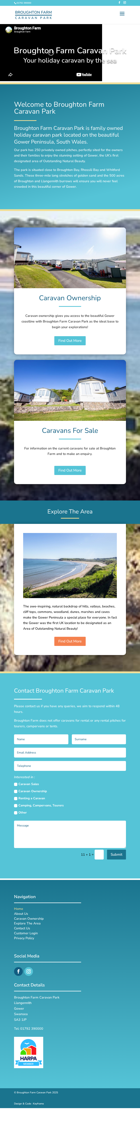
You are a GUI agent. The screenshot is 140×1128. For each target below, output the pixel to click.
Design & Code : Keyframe (29, 1103)
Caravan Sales (28, 784)
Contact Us (22, 928)
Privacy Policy (24, 938)
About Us (21, 914)
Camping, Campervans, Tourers (41, 805)
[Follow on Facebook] (18, 971)
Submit (116, 854)
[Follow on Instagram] (28, 971)
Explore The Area (27, 924)
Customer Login (26, 933)
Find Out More (70, 340)
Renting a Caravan (31, 798)
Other (22, 812)
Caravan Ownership (32, 791)
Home (18, 909)
